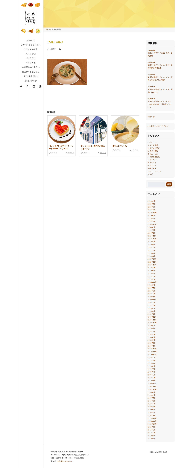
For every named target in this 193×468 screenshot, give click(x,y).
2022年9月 (152, 268)
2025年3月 (152, 221)
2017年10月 (152, 355)
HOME (48, 29)
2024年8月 (152, 227)
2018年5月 (152, 337)
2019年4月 (152, 305)
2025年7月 (152, 219)
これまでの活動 (31, 49)
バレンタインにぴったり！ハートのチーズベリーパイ (61, 147)
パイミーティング (154, 171)
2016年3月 (152, 410)
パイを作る (31, 63)
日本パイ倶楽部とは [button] (30, 45)
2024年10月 (152, 224)
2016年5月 (152, 404)
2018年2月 (152, 343)
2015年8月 (152, 430)
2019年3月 (152, 308)
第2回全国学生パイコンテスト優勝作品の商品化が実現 (160, 77)
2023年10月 (152, 239)
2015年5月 (152, 439)
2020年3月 (152, 291)
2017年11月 (152, 352)
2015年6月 (152, 436)
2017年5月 (152, 369)
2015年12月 (152, 418)
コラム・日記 (153, 154)
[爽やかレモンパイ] (125, 130)
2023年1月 (152, 256)
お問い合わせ (31, 81)
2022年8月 (152, 271)
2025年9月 (152, 216)
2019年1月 (152, 314)
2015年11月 (152, 421)
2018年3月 (152, 340)
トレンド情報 (153, 145)
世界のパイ (152, 165)
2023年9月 (152, 242)
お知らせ (31, 40)
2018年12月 (152, 317)
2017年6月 (152, 366)
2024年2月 (152, 233)
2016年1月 (152, 415)
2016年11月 (152, 386)
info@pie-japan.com (65, 461)
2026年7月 (152, 204)
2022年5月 (152, 279)
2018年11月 (152, 320)
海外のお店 (152, 168)
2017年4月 (152, 372)
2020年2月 (152, 294)
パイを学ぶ (31, 54)
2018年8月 (152, 329)
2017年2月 (152, 378)
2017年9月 (152, 358)
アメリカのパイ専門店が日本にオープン (93, 147)
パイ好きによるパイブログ (158, 126)
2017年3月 (152, 375)
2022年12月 (152, 259)
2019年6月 (152, 302)
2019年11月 (152, 300)
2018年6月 (152, 334)
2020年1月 (152, 297)
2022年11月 (152, 262)
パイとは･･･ (152, 142)
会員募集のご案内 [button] (30, 67)
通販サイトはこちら (31, 72)
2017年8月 (152, 360)
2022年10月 (152, 265)
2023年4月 (152, 247)
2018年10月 (152, 323)
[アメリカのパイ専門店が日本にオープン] (93, 130)
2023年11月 (152, 236)
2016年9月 (152, 392)
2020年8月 (152, 285)
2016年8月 (152, 395)
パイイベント (153, 160)
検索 (169, 184)
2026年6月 (152, 207)
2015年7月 (152, 433)
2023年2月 (152, 253)
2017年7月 (152, 363)
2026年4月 (152, 210)
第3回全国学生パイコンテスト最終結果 (160, 53)
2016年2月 (152, 413)
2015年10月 (152, 424)
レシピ (150, 174)
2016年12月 (152, 384)
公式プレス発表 (154, 148)
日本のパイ (152, 163)
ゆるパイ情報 (153, 151)
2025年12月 (152, 213)
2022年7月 (152, 274)
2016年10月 (152, 389)
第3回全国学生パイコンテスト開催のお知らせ (160, 89)
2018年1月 (152, 346)
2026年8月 (152, 201)
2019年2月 (152, 311)
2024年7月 (152, 230)
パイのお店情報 (154, 157)
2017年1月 (152, 381)
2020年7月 (152, 288)
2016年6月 (152, 401)
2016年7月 (152, 398)
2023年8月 (152, 245)
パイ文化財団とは (31, 76)
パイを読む (31, 58)
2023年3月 (152, 250)
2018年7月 (152, 331)
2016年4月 (152, 407)
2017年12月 (152, 349)
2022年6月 (152, 276)
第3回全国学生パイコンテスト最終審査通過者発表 (160, 65)
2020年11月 (152, 282)
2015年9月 (152, 427)
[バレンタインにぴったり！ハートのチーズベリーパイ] (61, 129)
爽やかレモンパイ (120, 146)
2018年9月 (152, 326)
